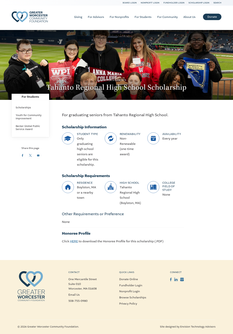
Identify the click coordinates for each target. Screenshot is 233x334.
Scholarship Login (198, 2)
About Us (189, 17)
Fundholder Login (173, 2)
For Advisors (96, 17)
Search (217, 2)
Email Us (74, 295)
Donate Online (128, 279)
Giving (78, 17)
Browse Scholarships (132, 297)
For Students (143, 17)
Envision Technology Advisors (197, 326)
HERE (74, 241)
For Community (167, 17)
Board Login (130, 2)
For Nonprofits (119, 17)
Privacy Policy (128, 303)
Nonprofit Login (150, 2)
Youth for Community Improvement (28, 117)
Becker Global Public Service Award (28, 128)
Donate (212, 17)
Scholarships (23, 107)
